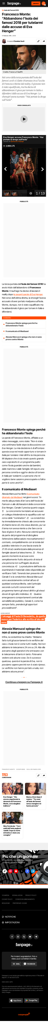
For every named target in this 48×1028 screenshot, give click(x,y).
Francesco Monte (8, 769)
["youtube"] (16, 871)
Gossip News (20, 769)
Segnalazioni (17, 895)
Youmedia (5, 895)
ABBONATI (36, 3)
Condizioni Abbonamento (25, 899)
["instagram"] (10, 871)
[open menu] (3, 3)
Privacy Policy (30, 895)
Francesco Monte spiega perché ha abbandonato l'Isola (21, 324)
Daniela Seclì (19, 41)
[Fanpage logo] (14, 3)
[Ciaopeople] (24, 1014)
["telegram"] (33, 871)
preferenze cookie (20, 903)
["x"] (21, 871)
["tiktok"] (4, 871)
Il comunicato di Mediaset (17, 331)
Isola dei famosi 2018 (34, 769)
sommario (7, 318)
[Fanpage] (24, 945)
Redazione (6, 903)
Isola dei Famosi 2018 (11, 10)
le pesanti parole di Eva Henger (28, 294)
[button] (44, 41)
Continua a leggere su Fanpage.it (24, 682)
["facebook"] (27, 871)
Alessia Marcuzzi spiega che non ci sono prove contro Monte (24, 338)
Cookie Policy (7, 899)
